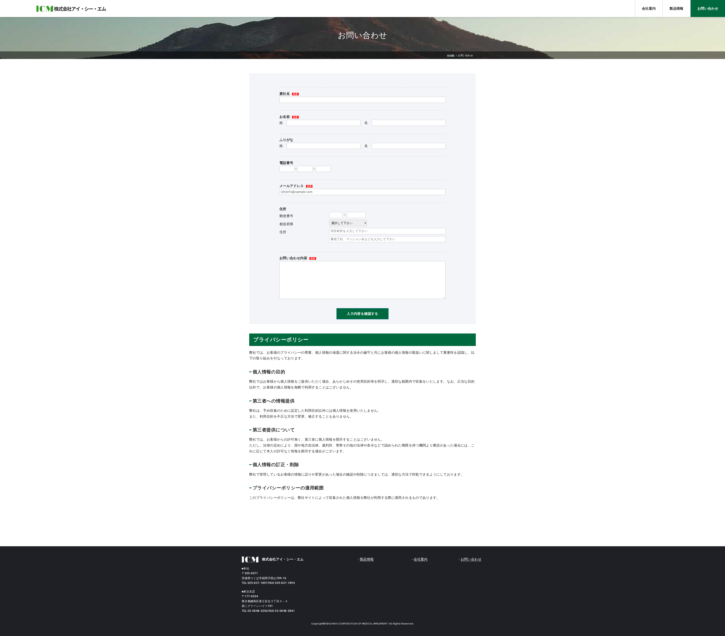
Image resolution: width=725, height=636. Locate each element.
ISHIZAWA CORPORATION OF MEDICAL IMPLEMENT (357, 623)
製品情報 (676, 8)
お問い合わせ (707, 8)
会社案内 (649, 8)
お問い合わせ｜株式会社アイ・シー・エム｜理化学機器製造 (71, 9)
